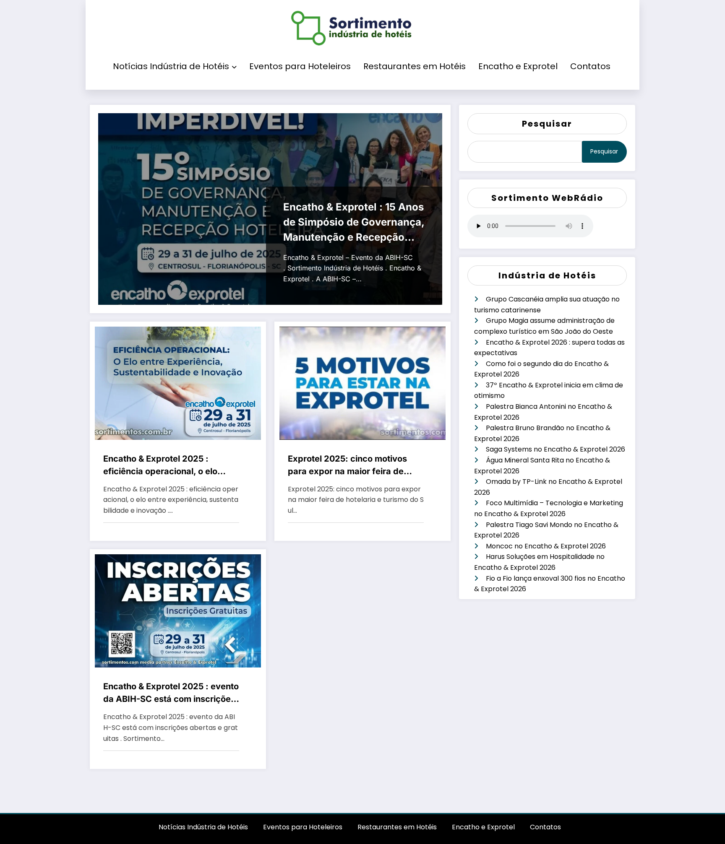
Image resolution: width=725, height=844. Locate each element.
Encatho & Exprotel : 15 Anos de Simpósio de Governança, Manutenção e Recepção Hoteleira (353, 223)
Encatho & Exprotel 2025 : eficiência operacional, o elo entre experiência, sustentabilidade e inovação (160, 466)
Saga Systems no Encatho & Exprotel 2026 (555, 449)
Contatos (590, 66)
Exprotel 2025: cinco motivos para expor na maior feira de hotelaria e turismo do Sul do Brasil (347, 466)
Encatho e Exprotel (518, 66)
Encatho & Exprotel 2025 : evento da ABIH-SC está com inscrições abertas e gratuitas (171, 693)
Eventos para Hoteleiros (300, 66)
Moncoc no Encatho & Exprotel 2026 (546, 546)
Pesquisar (547, 124)
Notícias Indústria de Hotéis (171, 66)
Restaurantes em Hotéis (414, 66)
